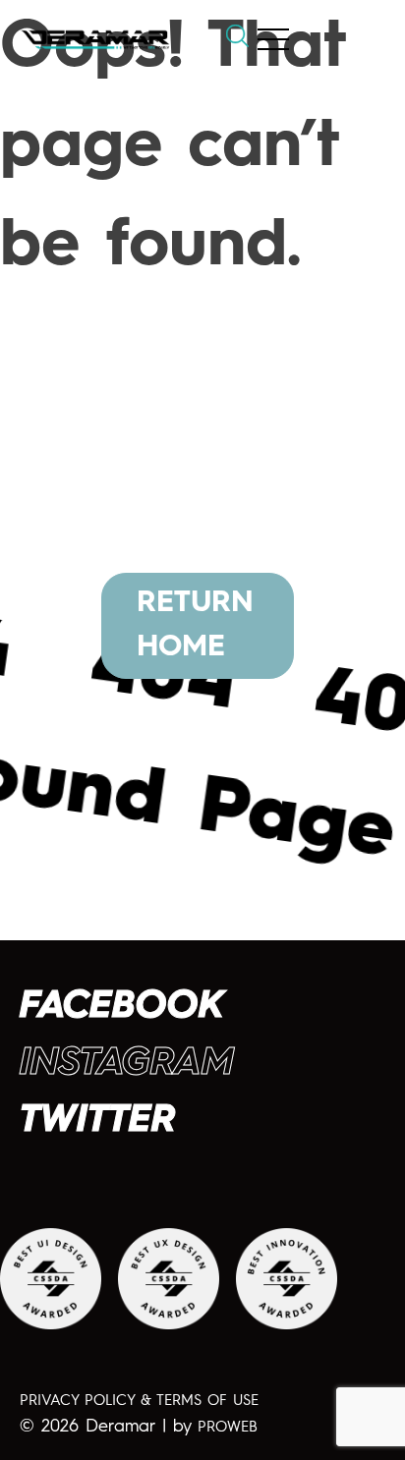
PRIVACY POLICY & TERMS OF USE (139, 1401)
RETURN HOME (195, 625)
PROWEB (228, 1428)
